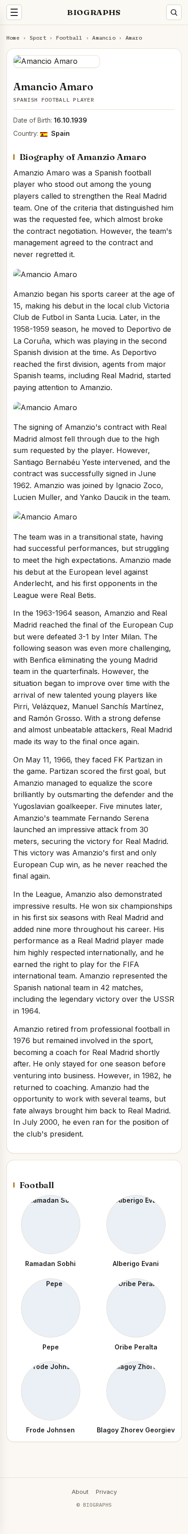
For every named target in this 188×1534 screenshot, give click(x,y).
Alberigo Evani (136, 1263)
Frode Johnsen (50, 1430)
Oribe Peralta (136, 1347)
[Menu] (14, 12)
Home (13, 37)
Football (69, 37)
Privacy (106, 1491)
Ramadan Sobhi (50, 1263)
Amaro (133, 37)
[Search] (174, 12)
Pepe (50, 1347)
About (80, 1491)
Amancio (103, 37)
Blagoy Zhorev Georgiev (136, 1430)
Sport (38, 37)
